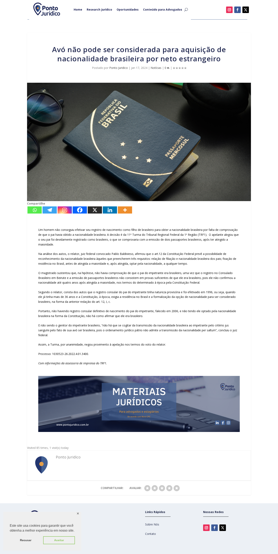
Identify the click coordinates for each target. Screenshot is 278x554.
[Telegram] (50, 210)
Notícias (156, 68)
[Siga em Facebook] (237, 10)
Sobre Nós (152, 524)
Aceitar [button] (59, 540)
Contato (150, 534)
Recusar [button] (25, 540)
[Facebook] (80, 210)
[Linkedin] (110, 210)
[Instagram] (65, 210)
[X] (95, 210)
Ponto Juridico (118, 68)
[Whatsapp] (34, 210)
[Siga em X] (245, 10)
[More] (125, 210)
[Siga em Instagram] (229, 10)
